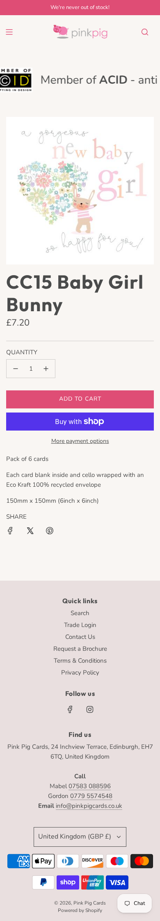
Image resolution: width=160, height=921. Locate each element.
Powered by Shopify (80, 910)
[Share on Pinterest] (50, 532)
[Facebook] (70, 709)
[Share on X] (30, 532)
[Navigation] (9, 32)
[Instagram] (90, 709)
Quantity (21, 352)
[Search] (145, 32)
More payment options (80, 441)
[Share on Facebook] (10, 532)
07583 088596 (90, 786)
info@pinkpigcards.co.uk (89, 806)
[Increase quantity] (46, 369)
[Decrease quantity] (16, 369)
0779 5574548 (91, 796)
